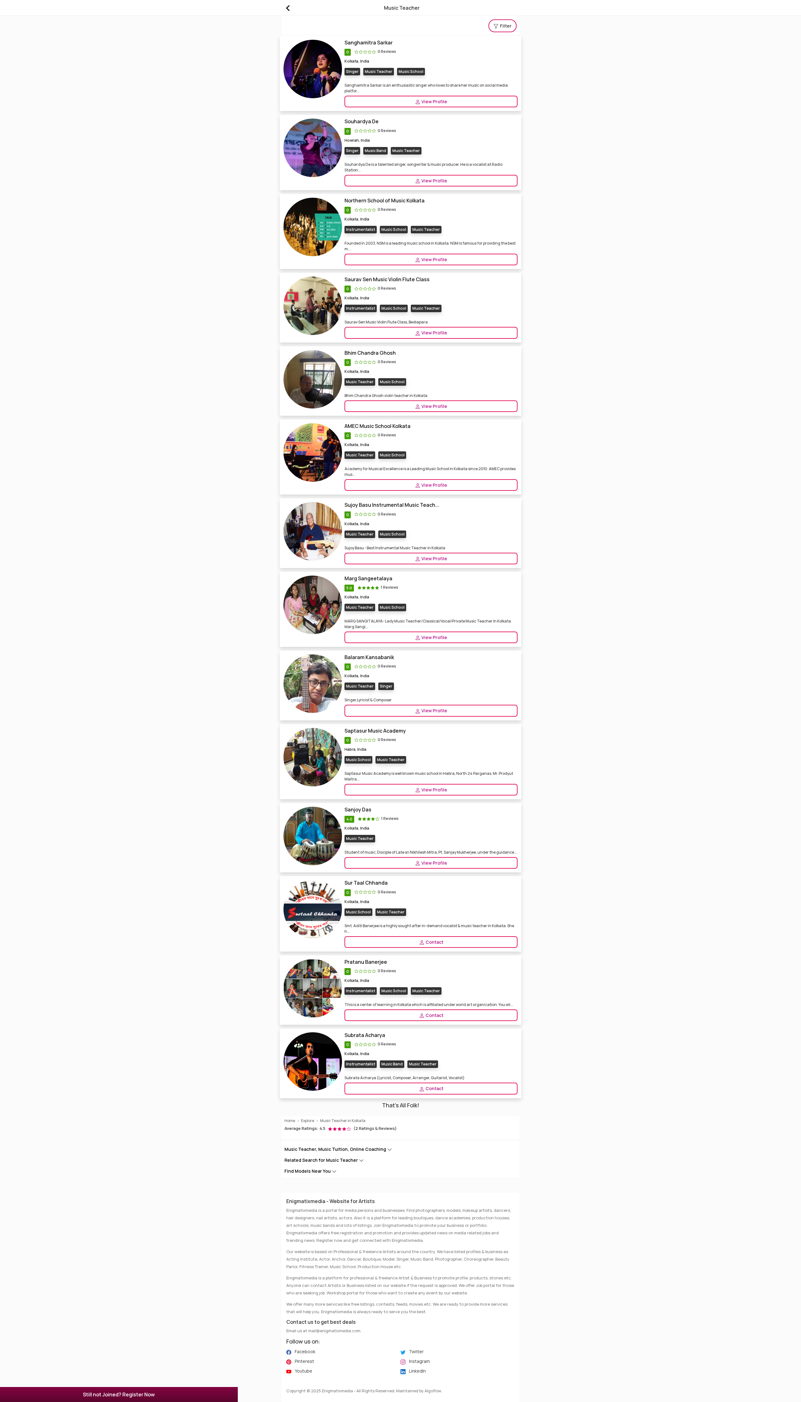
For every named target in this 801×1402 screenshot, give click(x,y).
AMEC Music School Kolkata (377, 426)
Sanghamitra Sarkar (368, 43)
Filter (505, 26)
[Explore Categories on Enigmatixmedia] (287, 8)
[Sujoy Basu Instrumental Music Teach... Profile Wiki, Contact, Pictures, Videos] (312, 531)
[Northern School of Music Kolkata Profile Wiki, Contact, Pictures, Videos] (312, 226)
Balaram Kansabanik (369, 657)
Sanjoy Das (357, 810)
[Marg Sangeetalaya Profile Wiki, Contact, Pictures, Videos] (312, 604)
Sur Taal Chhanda (366, 883)
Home (289, 1120)
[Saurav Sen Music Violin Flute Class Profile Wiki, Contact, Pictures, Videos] (312, 305)
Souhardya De (361, 121)
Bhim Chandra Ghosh (370, 353)
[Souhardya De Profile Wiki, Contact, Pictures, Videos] (312, 147)
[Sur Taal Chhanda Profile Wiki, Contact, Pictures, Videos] (312, 909)
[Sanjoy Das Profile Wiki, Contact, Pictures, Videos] (312, 835)
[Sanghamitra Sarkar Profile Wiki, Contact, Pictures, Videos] (312, 68)
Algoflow (433, 1391)
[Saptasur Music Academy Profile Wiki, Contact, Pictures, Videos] (312, 756)
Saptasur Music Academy (375, 731)
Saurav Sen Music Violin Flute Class (387, 279)
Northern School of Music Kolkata (384, 201)
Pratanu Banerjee (365, 962)
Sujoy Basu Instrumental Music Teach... (391, 505)
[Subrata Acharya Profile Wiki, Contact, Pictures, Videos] (312, 1061)
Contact (434, 942)
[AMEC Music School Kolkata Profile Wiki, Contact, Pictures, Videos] (312, 452)
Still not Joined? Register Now (119, 1394)
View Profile (434, 101)
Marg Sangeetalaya (368, 579)
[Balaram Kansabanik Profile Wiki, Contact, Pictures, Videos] (312, 683)
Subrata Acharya (364, 1035)
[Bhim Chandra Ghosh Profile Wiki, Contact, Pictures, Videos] (312, 378)
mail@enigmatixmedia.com (334, 1330)
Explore (307, 1120)
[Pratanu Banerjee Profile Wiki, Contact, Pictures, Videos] (312, 988)
